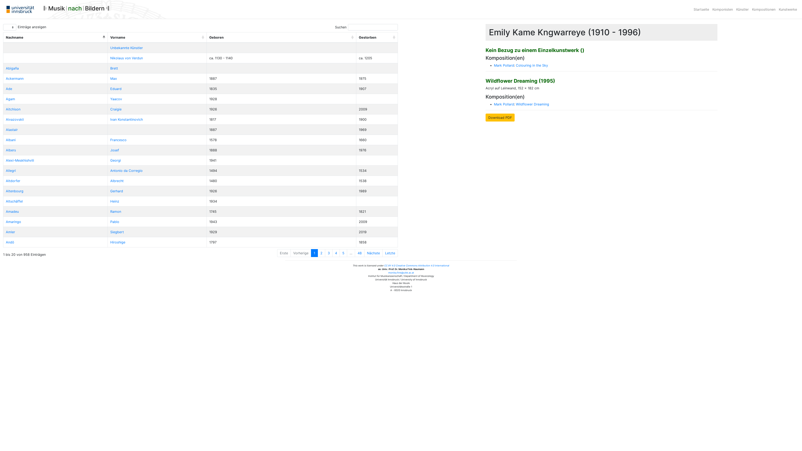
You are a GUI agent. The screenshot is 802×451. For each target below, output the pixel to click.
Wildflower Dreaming (532, 104)
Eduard (116, 89)
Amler (10, 232)
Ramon (115, 211)
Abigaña (12, 68)
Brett (114, 68)
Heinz (114, 201)
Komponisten (722, 9)
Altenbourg (14, 191)
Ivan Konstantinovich (126, 119)
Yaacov (116, 99)
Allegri (11, 170)
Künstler (742, 9)
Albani (11, 140)
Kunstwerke (788, 9)
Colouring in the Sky (532, 65)
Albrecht (117, 181)
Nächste (373, 253)
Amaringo (13, 222)
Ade (9, 89)
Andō (10, 242)
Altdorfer (13, 181)
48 (360, 253)
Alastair (12, 130)
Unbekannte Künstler (126, 48)
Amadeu (12, 211)
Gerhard (116, 191)
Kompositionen (763, 9)
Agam (10, 99)
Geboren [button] (216, 37)
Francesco (118, 140)
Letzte (390, 253)
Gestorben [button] (367, 37)
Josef (114, 150)
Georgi (115, 160)
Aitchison (13, 109)
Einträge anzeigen (32, 27)
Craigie (116, 109)
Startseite (701, 9)
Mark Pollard (504, 65)
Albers (11, 150)
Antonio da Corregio (126, 170)
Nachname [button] (14, 37)
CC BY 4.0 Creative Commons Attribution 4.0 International (416, 265)
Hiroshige (117, 242)
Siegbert (117, 232)
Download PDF (500, 117)
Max (113, 78)
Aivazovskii (15, 119)
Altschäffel (14, 201)
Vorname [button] (117, 37)
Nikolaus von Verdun (126, 58)
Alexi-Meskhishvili (20, 160)
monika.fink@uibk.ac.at (401, 272)
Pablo (114, 222)
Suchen (340, 27)
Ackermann (15, 78)
